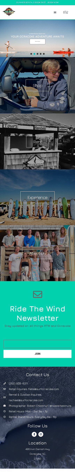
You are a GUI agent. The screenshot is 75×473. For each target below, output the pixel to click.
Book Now (6, 470)
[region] (37, 38)
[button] (55, 12)
